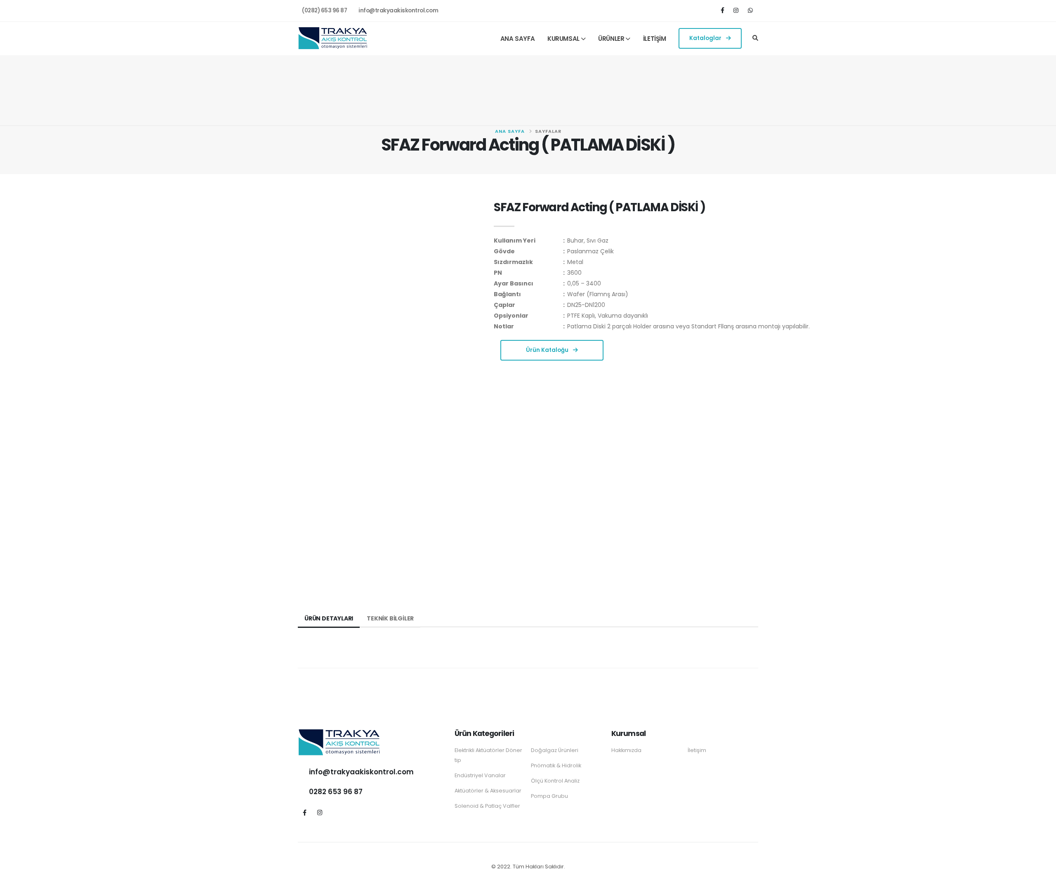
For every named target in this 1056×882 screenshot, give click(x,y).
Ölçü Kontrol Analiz (555, 780)
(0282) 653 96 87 (324, 10)
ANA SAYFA (517, 38)
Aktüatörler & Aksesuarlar (488, 790)
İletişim (697, 750)
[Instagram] (737, 9)
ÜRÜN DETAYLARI (328, 618)
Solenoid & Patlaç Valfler (487, 805)
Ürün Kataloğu (548, 350)
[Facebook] (723, 9)
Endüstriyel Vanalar (480, 775)
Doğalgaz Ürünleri (554, 750)
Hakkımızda (626, 750)
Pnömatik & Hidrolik (556, 765)
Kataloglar (706, 38)
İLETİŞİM (654, 38)
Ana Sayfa (510, 131)
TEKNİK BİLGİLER (390, 618)
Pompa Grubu (549, 795)
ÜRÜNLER (611, 38)
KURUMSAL (563, 38)
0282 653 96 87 (336, 792)
